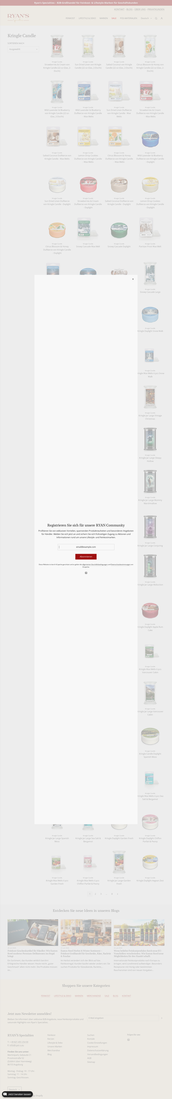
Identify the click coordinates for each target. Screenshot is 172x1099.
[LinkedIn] (86, 573)
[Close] (133, 279)
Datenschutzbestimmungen (120, 565)
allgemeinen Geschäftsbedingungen (95, 565)
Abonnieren (86, 556)
